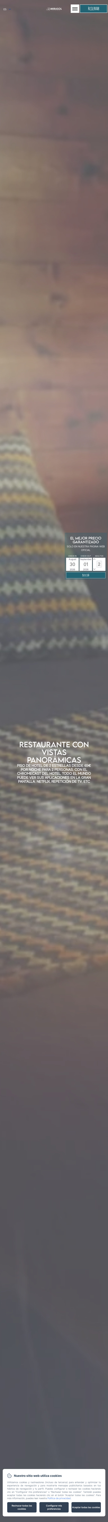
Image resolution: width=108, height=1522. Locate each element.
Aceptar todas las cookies (86, 1507)
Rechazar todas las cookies (22, 1507)
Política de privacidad (59, 1498)
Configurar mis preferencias (54, 1507)
